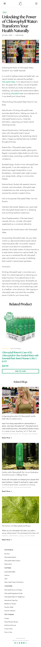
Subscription (8, 564)
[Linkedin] (24, 643)
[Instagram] (17, 643)
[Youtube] (21, 643)
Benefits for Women (10, 604)
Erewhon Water (8, 607)
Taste (5, 579)
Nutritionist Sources (10, 625)
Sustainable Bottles (9, 572)
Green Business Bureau (11, 622)
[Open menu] (4, 3)
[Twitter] (26, 643)
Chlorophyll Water (8, 82)
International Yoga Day (11, 600)
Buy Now (7, 554)
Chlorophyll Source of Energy (13, 590)
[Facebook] (15, 643)
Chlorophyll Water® (10, 557)
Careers (6, 618)
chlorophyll (15, 93)
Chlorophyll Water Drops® (12, 561)
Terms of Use (8, 632)
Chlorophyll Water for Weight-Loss (14, 597)
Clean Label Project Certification (13, 582)
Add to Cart (20, 371)
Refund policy (15, 640)
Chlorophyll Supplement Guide (13, 593)
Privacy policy (20, 640)
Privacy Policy (8, 629)
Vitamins (6, 575)
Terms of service (26, 640)
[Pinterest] (19, 643)
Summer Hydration (9, 611)
